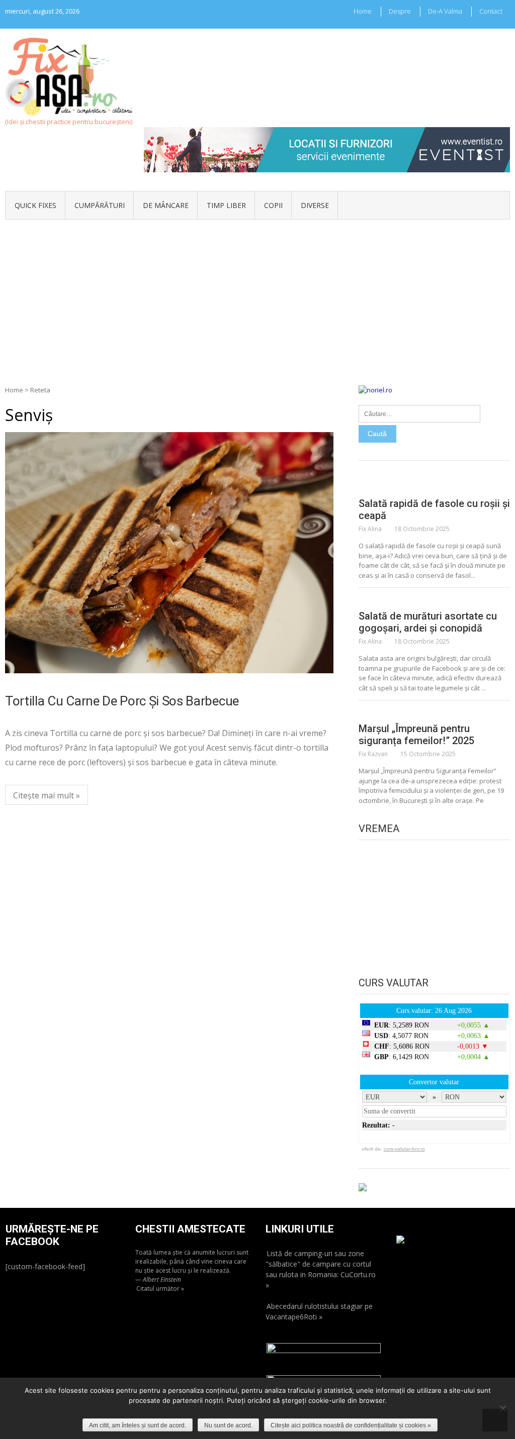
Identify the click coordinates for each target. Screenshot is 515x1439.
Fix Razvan (373, 754)
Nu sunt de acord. (228, 1425)
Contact (490, 11)
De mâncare (166, 205)
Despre (400, 11)
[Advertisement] (257, 295)
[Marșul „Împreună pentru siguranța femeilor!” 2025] (434, 712)
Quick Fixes (35, 205)
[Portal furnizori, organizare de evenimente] (327, 131)
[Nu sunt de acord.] (502, 1408)
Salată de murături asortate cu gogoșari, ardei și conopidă (428, 622)
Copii (273, 205)
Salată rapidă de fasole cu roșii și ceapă (434, 509)
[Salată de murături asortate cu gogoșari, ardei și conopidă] (434, 600)
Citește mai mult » (46, 795)
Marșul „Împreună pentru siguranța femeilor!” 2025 (416, 735)
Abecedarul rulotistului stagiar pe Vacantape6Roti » (319, 1311)
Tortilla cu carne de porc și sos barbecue (122, 700)
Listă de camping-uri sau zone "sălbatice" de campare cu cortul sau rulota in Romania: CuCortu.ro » (321, 1269)
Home (363, 11)
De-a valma (445, 11)
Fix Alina (370, 529)
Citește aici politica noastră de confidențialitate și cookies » (351, 1425)
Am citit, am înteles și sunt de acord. (137, 1425)
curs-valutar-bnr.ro (404, 1149)
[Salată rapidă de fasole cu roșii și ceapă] (434, 487)
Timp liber (226, 205)
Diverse (315, 205)
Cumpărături (99, 205)
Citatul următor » (160, 1288)
